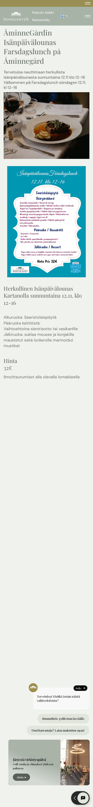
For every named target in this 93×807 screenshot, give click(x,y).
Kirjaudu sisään (43, 12)
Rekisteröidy (41, 20)
